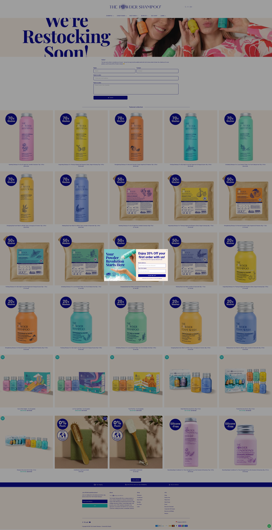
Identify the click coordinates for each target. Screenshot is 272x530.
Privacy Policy (160, 278)
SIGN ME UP (152, 275)
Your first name (142, 268)
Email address (142, 262)
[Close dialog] (166, 250)
